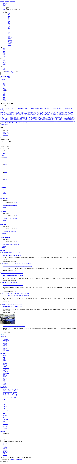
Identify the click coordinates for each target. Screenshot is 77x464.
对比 (9, 19)
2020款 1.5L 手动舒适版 (24, 113)
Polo (4, 404)
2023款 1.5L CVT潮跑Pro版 (30, 108)
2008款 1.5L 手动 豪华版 (33, 119)
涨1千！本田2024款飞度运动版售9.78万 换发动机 (13, 275)
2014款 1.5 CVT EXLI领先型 (30, 117)
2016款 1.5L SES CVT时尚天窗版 (20, 116)
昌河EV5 (5, 378)
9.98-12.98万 (5, 419)
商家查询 (10, 41)
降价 (9, 16)
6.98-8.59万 (5, 424)
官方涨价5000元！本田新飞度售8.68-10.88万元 (12, 306)
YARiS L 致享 (6, 368)
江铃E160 (5, 375)
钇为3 (4, 361)
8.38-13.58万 (5, 428)
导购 (4, 49)
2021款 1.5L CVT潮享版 (56, 112)
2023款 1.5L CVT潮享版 (41, 108)
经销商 (4, 62)
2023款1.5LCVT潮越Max (8, 389)
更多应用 (5, 4)
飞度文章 (5, 343)
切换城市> (5, 189)
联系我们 (5, 448)
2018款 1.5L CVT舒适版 (27, 114)
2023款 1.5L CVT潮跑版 (64, 108)
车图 (4, 85)
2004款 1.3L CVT (62, 121)
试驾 (1, 207)
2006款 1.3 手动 (9, 121)
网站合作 (5, 453)
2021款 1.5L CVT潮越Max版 (44, 112)
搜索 (13, 72)
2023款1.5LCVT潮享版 (7, 393)
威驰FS (4, 379)
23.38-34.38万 (5, 415)
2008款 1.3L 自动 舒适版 (64, 118)
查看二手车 (5, 132)
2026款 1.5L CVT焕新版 (5, 108)
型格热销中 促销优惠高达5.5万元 (10, 218)
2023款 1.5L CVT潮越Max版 (52, 108)
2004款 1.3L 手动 (37, 121)
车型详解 (5, 90)
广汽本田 (3, 77)
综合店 (4, 193)
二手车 (9, 33)
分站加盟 (5, 455)
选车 (9, 18)
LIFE (4, 358)
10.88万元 (15, 389)
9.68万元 (14, 390)
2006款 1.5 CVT (30, 121)
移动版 (4, 5)
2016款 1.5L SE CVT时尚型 (6, 117)
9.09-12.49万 (5, 406)
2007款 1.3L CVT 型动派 (53, 119)
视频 (9, 23)
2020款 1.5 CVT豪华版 (44, 113)
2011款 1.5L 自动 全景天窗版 (42, 118)
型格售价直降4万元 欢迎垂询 (9, 231)
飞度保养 (5, 344)
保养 (4, 99)
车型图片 (10, 38)
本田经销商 (3, 187)
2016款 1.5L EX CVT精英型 (57, 116)
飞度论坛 (5, 346)
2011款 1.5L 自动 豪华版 (10, 118)
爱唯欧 (4, 384)
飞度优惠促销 (6, 350)
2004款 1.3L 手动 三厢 (53, 121)
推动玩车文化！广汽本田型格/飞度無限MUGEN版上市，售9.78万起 (17, 266)
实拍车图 (2, 153)
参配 (4, 84)
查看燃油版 (2, 79)
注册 (6, 3)
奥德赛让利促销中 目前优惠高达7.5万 (11, 244)
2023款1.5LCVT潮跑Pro (8, 394)
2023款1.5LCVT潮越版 (7, 392)
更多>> (1, 402)
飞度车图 (5, 341)
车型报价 (10, 36)
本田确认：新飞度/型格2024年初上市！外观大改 (13, 285)
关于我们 (5, 444)
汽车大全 (7, 71)
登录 (4, 3)
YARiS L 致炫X (6, 373)
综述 (4, 83)
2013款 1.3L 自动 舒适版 (64, 117)
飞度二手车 (5, 345)
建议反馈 (5, 450)
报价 (9, 14)
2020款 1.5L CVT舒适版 (67, 113)
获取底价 (4, 207)
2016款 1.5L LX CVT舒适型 (45, 116)
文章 (4, 92)
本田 (11, 71)
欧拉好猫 (5, 426)
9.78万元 (16, 395)
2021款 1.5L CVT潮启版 (66, 112)
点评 (4, 93)
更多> (5, 157)
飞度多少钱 (5, 339)
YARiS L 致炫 (6, 369)
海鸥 (4, 421)
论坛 (9, 32)
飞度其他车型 (3, 387)
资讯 (9, 21)
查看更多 (2, 334)
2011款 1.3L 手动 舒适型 (53, 118)
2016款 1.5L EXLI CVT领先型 (33, 116)
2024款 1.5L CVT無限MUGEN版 (17, 108)
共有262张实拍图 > (4, 124)
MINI (4, 413)
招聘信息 (5, 447)
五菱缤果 (5, 363)
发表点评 (11, 137)
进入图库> (2, 155)
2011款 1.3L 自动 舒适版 (20, 118)
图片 (9, 17)
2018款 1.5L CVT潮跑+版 (47, 114)
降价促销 (10, 37)
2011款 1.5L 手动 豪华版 (31, 118)
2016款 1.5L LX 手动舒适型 (69, 116)
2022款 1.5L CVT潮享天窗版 (21, 112)
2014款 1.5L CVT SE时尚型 (41, 117)
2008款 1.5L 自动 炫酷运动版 (21, 119)
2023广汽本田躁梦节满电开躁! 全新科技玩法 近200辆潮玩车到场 (16, 295)
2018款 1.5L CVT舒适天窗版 (15, 114)
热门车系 (2, 399)
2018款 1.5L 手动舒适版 (37, 114)
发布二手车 (5, 135)
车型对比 (10, 40)
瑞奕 (4, 380)
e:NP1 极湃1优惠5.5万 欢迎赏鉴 (10, 205)
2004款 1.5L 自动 (45, 121)
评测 (9, 28)
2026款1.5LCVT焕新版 (7, 397)
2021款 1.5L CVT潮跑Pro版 (32, 112)
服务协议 (5, 452)
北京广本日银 (3, 224)
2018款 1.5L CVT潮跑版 (58, 114)
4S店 (4, 192)
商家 (9, 22)
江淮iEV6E (5, 381)
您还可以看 (3, 337)
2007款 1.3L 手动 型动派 (43, 119)
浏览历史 (2, 431)
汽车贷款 (10, 43)
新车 (9, 27)
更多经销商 (2, 247)
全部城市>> (12, 1)
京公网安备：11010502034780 (16, 459)
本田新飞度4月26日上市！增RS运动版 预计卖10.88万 (14, 326)
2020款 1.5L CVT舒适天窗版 (55, 113)
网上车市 (2, 1)
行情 (9, 26)
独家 (9, 24)
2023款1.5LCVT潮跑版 (7, 390)
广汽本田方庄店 (3, 211)
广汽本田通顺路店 (4, 198)
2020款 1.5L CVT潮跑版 (34, 113)
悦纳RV (4, 366)
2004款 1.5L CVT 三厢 (12, 122)
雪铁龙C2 (5, 360)
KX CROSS (5, 365)
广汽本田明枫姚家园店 (5, 237)
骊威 (4, 370)
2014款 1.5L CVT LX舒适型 (18, 117)
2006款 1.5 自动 (16, 121)
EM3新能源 (5, 371)
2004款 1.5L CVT (69, 121)
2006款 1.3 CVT (23, 121)
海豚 (4, 359)
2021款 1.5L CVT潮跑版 (14, 113)
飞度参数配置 (6, 340)
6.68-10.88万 (5, 410)
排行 (9, 31)
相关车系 (2, 353)
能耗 (4, 94)
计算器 (9, 45)
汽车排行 (10, 42)
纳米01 (4, 355)
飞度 (13, 71)
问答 (9, 29)
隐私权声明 (5, 451)
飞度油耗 (5, 349)
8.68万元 (14, 393)
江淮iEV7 (5, 374)
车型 (9, 13)
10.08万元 (15, 392)
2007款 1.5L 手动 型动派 (64, 119)
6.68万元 (14, 397)
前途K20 (4, 364)
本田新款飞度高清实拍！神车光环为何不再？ (12, 255)
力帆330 (4, 383)
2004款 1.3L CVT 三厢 (22, 122)
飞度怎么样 (5, 348)
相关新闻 (2, 250)
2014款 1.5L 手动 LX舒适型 (53, 117)
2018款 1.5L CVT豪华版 (68, 114)
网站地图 (5, 446)
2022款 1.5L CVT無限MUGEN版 (7, 112)
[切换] (8, 1)
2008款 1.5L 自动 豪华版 (10, 119)
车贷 (4, 95)
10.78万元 (15, 394)
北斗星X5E (5, 376)
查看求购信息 (6, 133)
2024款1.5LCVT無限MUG (8, 395)
